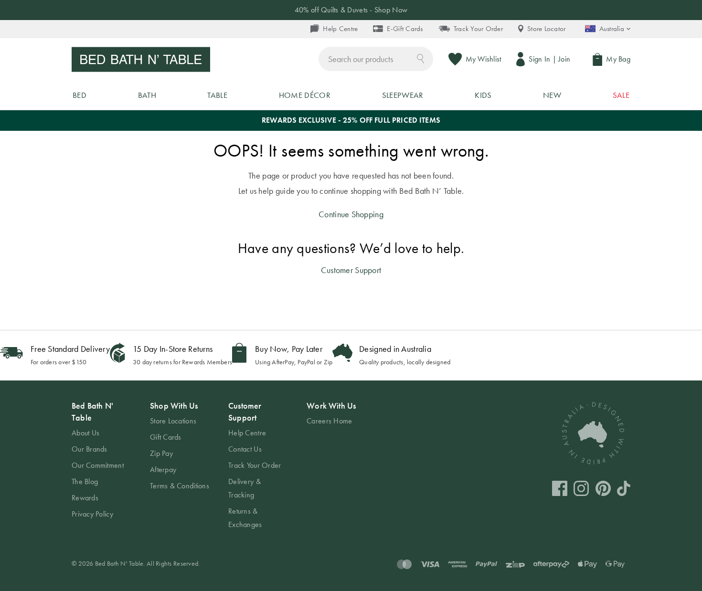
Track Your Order (478, 28)
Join (564, 59)
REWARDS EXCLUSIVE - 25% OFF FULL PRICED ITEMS (351, 120)
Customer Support (351, 269)
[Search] (420, 58)
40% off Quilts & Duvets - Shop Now (351, 10)
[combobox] (376, 59)
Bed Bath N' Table (92, 411)
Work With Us (331, 405)
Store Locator (546, 28)
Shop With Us (174, 405)
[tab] (101, 460)
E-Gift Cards (405, 28)
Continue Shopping (351, 214)
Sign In (539, 59)
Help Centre (340, 28)
